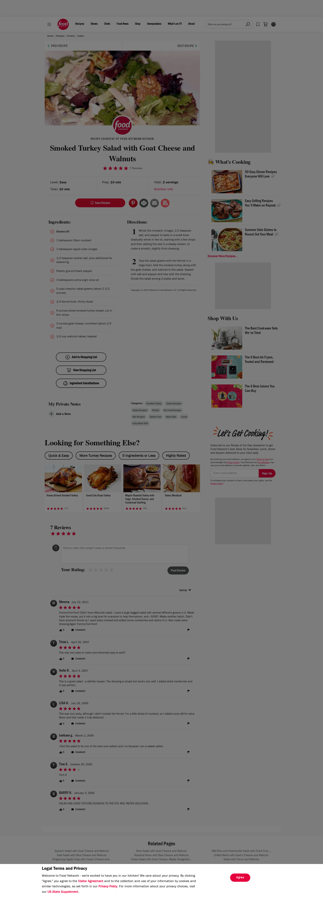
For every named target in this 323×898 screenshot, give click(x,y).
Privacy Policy (108, 886)
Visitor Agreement (90, 881)
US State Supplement (62, 892)
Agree (240, 877)
